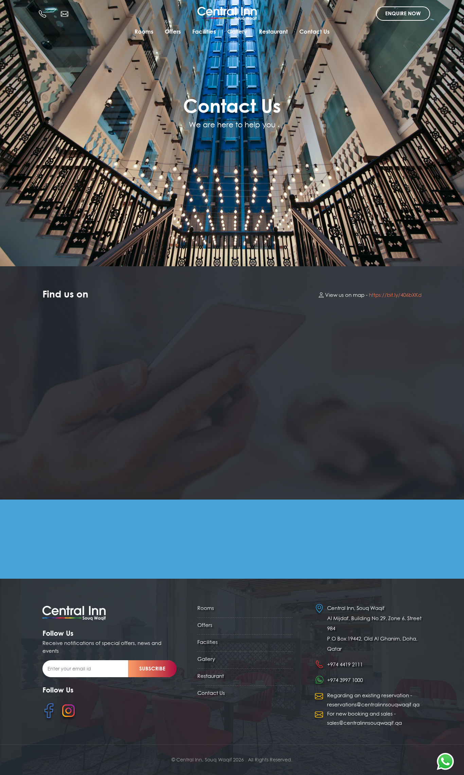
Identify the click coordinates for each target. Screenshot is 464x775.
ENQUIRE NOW (403, 13)
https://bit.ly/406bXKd (395, 295)
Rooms (144, 31)
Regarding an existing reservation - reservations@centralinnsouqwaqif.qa (373, 700)
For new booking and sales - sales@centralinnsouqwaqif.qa (364, 718)
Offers (173, 31)
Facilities (204, 31)
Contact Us (314, 31)
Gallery (237, 31)
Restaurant (273, 31)
